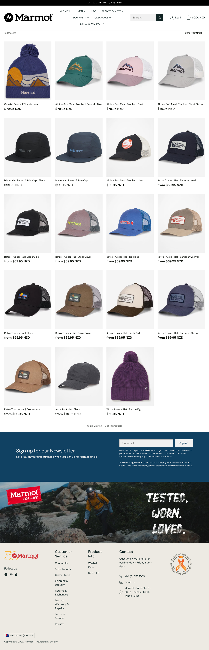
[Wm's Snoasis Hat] (130, 376)
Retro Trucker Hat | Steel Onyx (73, 256)
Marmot (29, 641)
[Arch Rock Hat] (79, 376)
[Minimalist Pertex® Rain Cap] (27, 147)
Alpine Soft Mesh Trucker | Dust (124, 104)
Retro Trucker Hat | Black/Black (22, 256)
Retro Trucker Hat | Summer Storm (178, 333)
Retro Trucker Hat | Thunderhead (177, 180)
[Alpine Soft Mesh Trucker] (79, 71)
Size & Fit (93, 573)
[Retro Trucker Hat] (181, 147)
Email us (130, 582)
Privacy (59, 624)
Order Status (62, 575)
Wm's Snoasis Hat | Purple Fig (123, 409)
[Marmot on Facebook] (6, 575)
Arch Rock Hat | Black (67, 409)
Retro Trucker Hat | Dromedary (22, 409)
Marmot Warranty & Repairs (62, 604)
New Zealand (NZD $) (20, 635)
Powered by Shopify (47, 641)
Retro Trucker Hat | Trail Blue (122, 256)
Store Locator (63, 569)
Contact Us (61, 563)
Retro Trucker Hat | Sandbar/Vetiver (178, 256)
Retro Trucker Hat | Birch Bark (123, 333)
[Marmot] (28, 17)
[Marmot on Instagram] (11, 575)
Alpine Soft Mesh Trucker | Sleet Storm (180, 104)
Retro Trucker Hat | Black (18, 333)
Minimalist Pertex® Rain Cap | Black (24, 180)
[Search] (159, 17)
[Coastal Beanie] (27, 71)
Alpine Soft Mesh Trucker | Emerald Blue (78, 104)
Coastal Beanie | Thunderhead (21, 104)
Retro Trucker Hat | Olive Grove (73, 333)
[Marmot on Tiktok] (16, 575)
